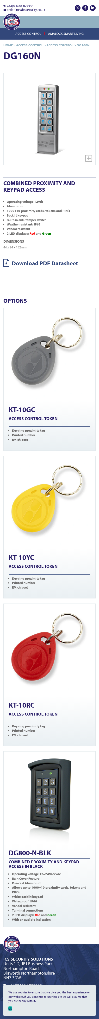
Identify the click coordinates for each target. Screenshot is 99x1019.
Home (8, 45)
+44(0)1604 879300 (18, 6)
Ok (10, 1008)
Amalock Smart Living (66, 33)
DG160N (83, 45)
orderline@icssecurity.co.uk (24, 9)
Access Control (28, 33)
